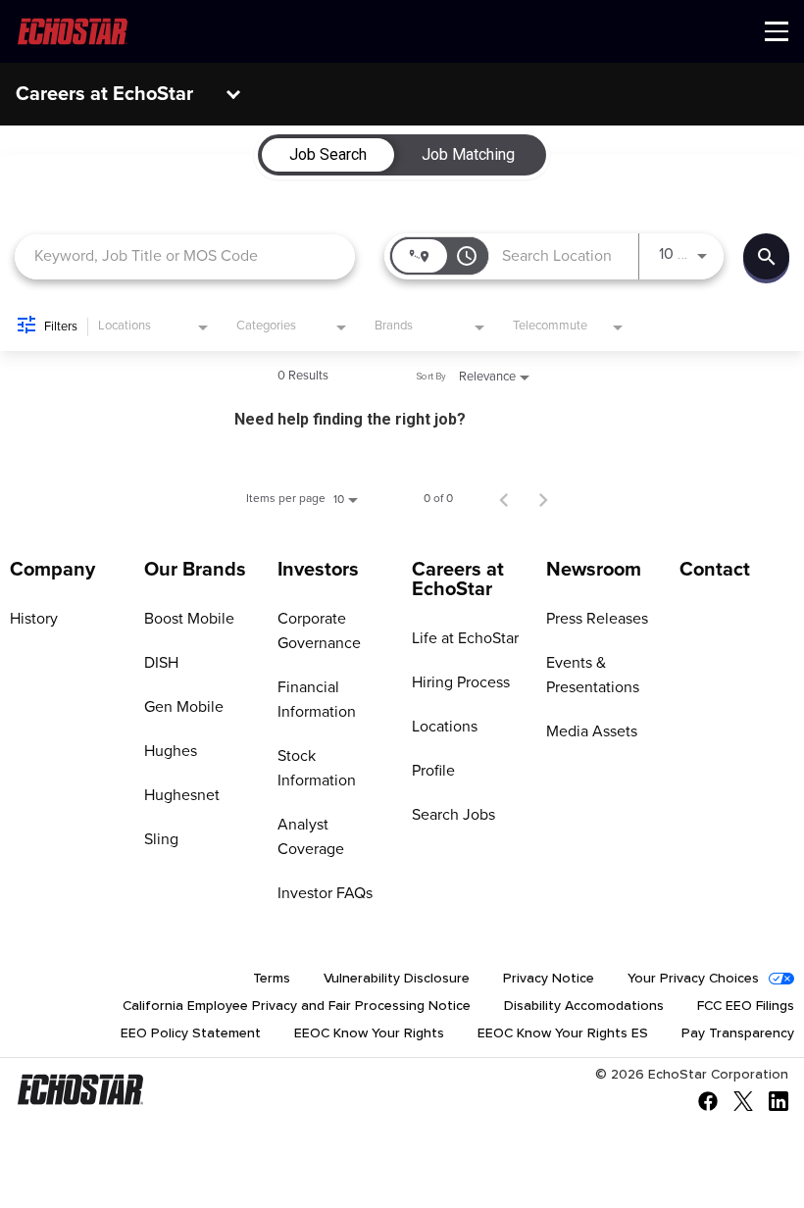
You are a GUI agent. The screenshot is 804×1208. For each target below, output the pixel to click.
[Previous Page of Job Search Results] (504, 499)
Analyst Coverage (310, 837)
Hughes (170, 751)
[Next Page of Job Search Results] (543, 499)
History (34, 619)
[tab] (327, 155)
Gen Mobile (184, 707)
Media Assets (591, 731)
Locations (444, 726)
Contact (714, 569)
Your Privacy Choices (693, 978)
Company (52, 569)
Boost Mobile (189, 619)
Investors (318, 569)
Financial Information (316, 700)
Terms (271, 978)
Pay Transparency (737, 1033)
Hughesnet (182, 795)
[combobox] (184, 256)
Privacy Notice (548, 978)
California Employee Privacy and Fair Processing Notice (297, 1006)
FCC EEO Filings (745, 1006)
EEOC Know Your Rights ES (562, 1033)
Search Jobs (453, 815)
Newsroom (593, 569)
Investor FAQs (325, 893)
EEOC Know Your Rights (369, 1033)
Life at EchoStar (465, 638)
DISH (161, 663)
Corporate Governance (319, 631)
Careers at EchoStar (104, 94)
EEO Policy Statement (191, 1033)
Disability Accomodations (584, 1006)
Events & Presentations (592, 675)
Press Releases (597, 619)
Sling (161, 839)
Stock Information (316, 768)
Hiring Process (461, 682)
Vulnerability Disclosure (397, 978)
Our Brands (195, 569)
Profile (433, 771)
